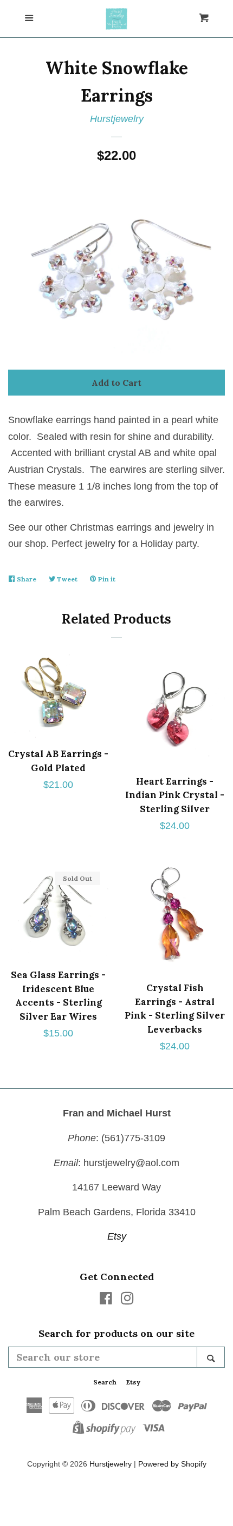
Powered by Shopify (172, 1464)
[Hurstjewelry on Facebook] (106, 1300)
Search (104, 1382)
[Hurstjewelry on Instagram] (127, 1300)
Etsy (116, 1236)
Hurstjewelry (117, 118)
